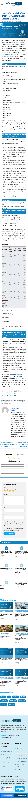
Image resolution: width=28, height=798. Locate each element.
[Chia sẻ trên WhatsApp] (3, 396)
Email (5, 514)
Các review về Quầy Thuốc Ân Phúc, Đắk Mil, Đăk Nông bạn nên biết (21, 681)
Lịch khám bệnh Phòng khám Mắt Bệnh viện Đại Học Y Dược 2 (7, 444)
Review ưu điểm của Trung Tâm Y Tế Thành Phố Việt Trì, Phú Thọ (6, 552)
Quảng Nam (13, 700)
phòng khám (8, 403)
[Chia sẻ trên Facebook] (5, 396)
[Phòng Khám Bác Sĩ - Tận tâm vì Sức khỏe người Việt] (14, 4)
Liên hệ (19, 769)
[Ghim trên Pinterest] (12, 396)
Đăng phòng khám (21, 755)
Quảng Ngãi (22, 700)
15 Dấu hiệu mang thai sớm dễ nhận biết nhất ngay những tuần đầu (6, 587)
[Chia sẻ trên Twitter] (8, 396)
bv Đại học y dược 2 (16, 401)
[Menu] (2, 4)
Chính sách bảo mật (22, 758)
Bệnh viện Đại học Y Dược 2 (6, 401)
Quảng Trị (3, 704)
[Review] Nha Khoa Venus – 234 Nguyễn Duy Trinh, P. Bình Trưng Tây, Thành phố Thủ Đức (21, 553)
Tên (5, 507)
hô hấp (22, 401)
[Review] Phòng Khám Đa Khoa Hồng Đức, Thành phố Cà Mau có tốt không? (21, 583)
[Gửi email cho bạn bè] (10, 396)
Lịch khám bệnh (16, 400)
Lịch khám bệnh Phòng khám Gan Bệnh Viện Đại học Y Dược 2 (21, 444)
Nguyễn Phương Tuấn (16, 21)
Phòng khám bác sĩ (10, 54)
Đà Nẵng (3, 696)
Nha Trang (15, 696)
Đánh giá (6, 487)
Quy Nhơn (11, 704)
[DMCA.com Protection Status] (20, 789)
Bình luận (6, 494)
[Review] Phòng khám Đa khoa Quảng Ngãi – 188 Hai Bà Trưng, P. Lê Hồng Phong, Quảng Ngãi (21, 570)
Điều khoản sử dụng (22, 761)
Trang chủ (19, 748)
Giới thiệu (19, 752)
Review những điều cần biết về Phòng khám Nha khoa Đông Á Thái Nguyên (6, 681)
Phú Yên (23, 696)
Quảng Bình (4, 700)
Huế (9, 696)
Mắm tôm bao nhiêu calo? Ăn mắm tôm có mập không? (6, 569)
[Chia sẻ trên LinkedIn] (15, 396)
